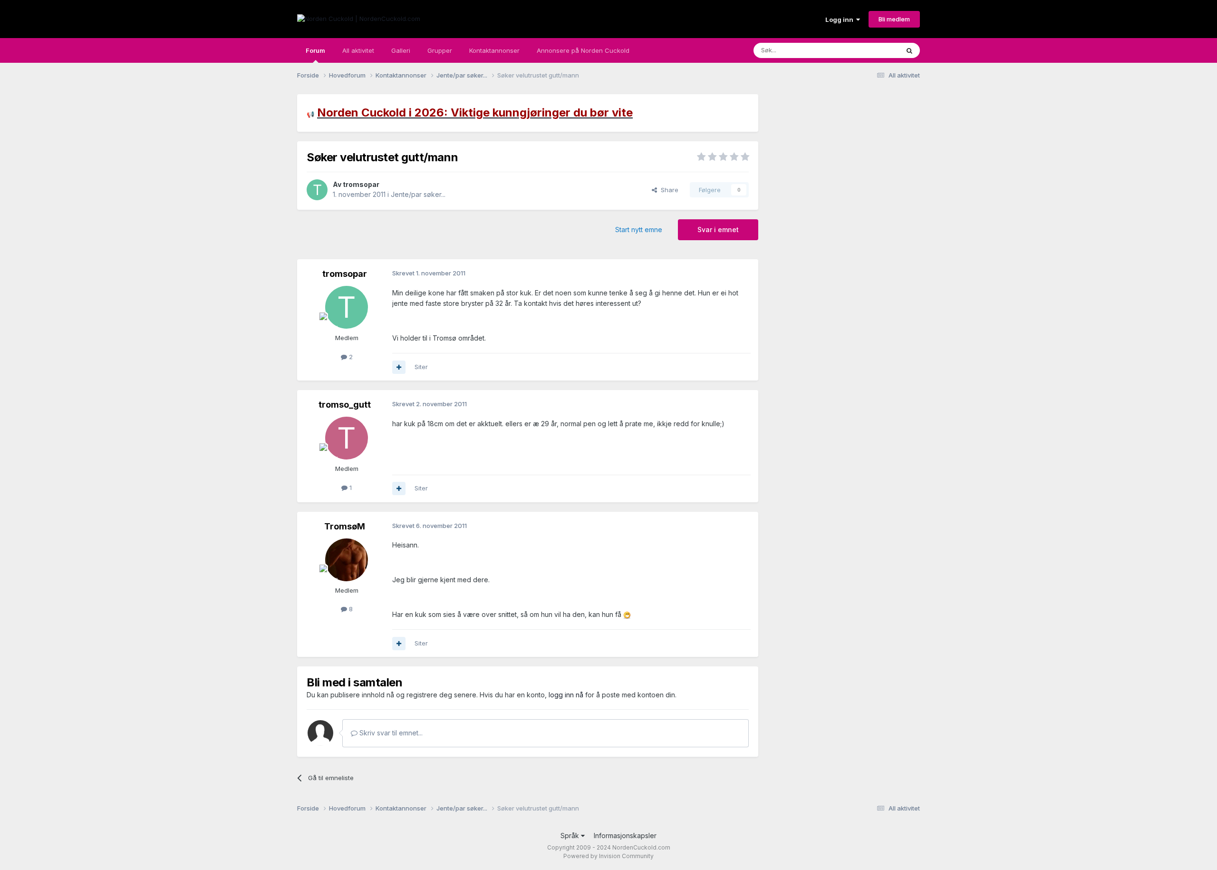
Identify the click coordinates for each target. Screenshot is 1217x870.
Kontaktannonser (494, 50)
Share (667, 190)
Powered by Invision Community (608, 856)
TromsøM (344, 526)
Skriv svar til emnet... (390, 733)
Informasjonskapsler (625, 835)
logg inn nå (566, 695)
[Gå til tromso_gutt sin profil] (346, 438)
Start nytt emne (638, 229)
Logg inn (840, 19)
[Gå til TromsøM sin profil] (346, 559)
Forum (315, 50)
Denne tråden (867, 50)
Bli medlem (894, 19)
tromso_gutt (345, 405)
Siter (421, 367)
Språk (570, 835)
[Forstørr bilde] (627, 614)
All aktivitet (358, 50)
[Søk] (909, 50)
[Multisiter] (399, 367)
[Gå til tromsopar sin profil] (317, 189)
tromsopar (361, 184)
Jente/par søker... (418, 194)
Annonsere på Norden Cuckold (583, 50)
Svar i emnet (718, 229)
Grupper (439, 50)
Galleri (400, 50)
